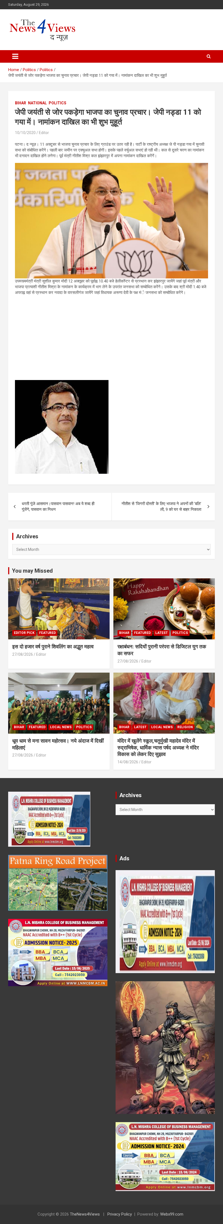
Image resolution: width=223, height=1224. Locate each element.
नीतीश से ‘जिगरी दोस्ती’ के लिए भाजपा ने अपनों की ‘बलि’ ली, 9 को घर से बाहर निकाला (161, 506)
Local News (61, 727)
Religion (185, 727)
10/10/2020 (25, 132)
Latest (161, 633)
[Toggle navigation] (15, 56)
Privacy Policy (119, 1214)
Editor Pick (24, 633)
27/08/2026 (22, 654)
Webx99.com (171, 1214)
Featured (47, 633)
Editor (44, 132)
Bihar (20, 103)
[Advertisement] (111, 338)
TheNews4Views (85, 1214)
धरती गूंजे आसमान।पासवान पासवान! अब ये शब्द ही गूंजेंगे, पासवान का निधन (58, 506)
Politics (57, 103)
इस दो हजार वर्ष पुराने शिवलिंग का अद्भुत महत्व (53, 646)
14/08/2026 (127, 762)
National (37, 103)
